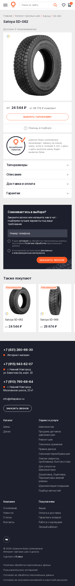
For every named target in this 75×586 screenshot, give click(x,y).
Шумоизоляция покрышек (54, 485)
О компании (10, 508)
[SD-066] (55, 301)
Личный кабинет (48, 526)
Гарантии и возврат (50, 517)
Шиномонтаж (46, 426)
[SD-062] (19, 301)
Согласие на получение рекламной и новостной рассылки (35, 579)
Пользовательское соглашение (20, 569)
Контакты (8, 522)
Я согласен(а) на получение (32, 251)
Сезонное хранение (50, 444)
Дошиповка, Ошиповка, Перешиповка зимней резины (52, 478)
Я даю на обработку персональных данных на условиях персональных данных (39, 243)
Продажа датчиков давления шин (50, 433)
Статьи (7, 517)
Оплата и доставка (50, 512)
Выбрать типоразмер (37, 116)
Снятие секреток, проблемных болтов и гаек (54, 460)
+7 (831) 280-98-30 (18, 350)
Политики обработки (36, 243)
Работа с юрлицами (50, 522)
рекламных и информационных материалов (32, 251)
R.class (19, 556)
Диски (6, 431)
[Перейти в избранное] (65, 5)
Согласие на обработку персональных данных (28, 575)
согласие (24, 241)
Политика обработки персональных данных (27, 565)
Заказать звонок (52, 260)
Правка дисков (47, 448)
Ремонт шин (46, 439)
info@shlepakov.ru (13, 398)
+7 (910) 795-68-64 (18, 381)
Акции (42, 508)
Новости (8, 512)
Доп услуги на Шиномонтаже (47, 468)
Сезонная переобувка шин (54, 453)
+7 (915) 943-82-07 (18, 364)
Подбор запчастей (50, 490)
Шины (6, 426)
